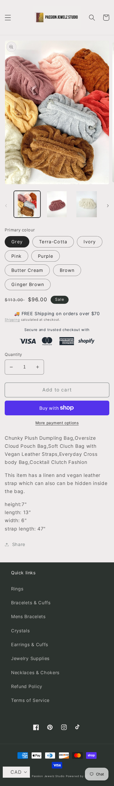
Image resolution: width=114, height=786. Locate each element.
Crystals (20, 630)
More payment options (57, 423)
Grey (17, 241)
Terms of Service (30, 700)
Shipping (12, 320)
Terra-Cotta (53, 241)
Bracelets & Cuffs (31, 602)
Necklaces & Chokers (35, 672)
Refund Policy (26, 686)
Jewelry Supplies (30, 658)
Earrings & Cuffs (29, 644)
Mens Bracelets (28, 616)
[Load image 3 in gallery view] (86, 204)
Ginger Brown (27, 284)
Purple (45, 256)
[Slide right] (108, 206)
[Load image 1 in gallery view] (27, 204)
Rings (17, 589)
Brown (67, 270)
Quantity (13, 354)
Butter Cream (27, 270)
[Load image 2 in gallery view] (56, 204)
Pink (16, 256)
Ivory (90, 241)
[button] (8, 18)
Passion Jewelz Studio (48, 776)
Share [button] (18, 544)
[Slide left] (6, 206)
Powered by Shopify (81, 776)
